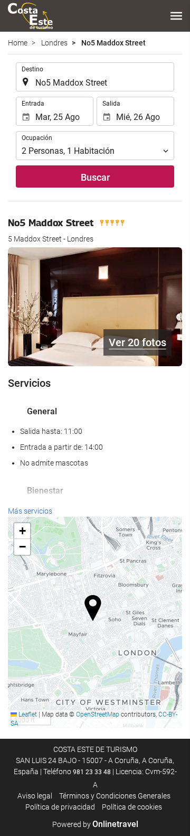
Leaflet (27, 714)
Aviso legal (34, 796)
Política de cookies (132, 807)
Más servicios (30, 511)
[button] (176, 16)
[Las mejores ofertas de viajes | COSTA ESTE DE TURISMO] (30, 16)
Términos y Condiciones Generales (114, 796)
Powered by (95, 824)
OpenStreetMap (97, 714)
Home (17, 43)
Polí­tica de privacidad (60, 807)
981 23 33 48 (92, 772)
